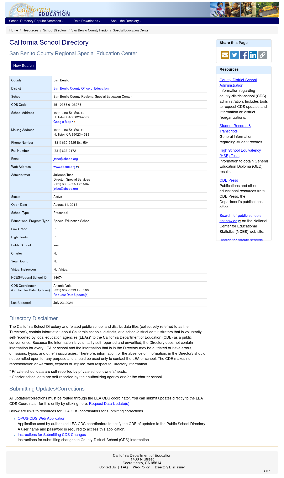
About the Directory (125, 20)
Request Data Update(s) (71, 294)
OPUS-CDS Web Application (41, 418)
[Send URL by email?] (225, 54)
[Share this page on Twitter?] (235, 54)
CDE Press (229, 180)
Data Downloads (85, 20)
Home (13, 30)
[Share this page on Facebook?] (244, 54)
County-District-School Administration (238, 82)
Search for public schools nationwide (240, 217)
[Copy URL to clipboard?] (262, 54)
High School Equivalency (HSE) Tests (240, 152)
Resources (30, 30)
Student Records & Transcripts (235, 128)
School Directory (55, 30)
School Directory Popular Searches (35, 20)
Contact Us (107, 467)
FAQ (124, 467)
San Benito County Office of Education (81, 88)
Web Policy (141, 467)
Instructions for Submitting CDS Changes (52, 434)
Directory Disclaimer (170, 467)
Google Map (62, 121)
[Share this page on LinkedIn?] (253, 54)
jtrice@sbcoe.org (65, 158)
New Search (23, 65)
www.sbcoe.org (64, 166)
